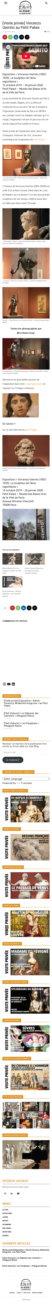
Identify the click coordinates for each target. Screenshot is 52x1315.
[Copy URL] (27, 37)
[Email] (21, 37)
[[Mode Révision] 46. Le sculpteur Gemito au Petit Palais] (12, 559)
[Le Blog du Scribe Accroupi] (26, 7)
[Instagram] (5, 1193)
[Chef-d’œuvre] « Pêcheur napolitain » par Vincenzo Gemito (11, 593)
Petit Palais (39, 139)
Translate (26, 783)
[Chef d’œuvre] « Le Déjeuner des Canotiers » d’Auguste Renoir (21, 714)
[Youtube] (18, 1193)
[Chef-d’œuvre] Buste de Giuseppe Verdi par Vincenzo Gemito (34, 570)
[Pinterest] (4, 37)
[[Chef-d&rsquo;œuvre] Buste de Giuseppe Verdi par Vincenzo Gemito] (35, 559)
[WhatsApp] (10, 37)
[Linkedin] (16, 37)
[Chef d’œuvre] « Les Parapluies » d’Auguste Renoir (21, 724)
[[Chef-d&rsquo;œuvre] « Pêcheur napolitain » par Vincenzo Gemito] (12, 582)
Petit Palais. (31, 429)
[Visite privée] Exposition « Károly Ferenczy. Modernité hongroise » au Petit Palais (26, 703)
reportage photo (34, 383)
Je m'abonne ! (13, 759)
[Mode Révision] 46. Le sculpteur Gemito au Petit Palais (11, 570)
